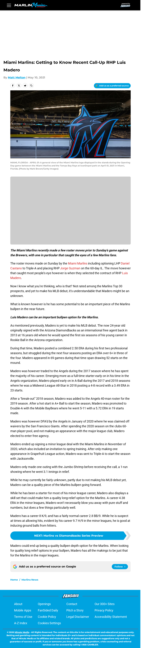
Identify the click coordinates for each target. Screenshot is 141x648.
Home (14, 579)
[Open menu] (9, 5)
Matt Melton (16, 77)
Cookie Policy (47, 617)
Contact (71, 604)
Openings (44, 604)
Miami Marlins (77, 263)
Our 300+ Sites (105, 604)
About (18, 604)
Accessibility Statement (111, 617)
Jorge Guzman (70, 268)
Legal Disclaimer (77, 617)
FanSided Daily (48, 610)
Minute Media (22, 632)
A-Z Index (20, 623)
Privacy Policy (104, 610)
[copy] (31, 85)
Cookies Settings (49, 623)
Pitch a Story (75, 610)
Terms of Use (23, 617)
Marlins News (29, 579)
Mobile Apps (22, 610)
